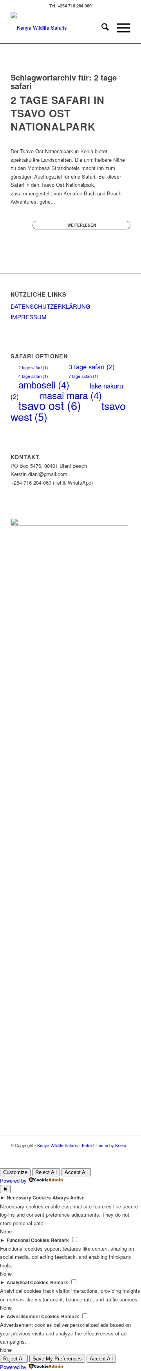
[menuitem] (101, 27)
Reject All (46, 1172)
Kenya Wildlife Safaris (57, 1145)
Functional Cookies (28, 1240)
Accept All (76, 1172)
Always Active (68, 1197)
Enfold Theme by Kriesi (104, 1145)
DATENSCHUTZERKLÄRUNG (50, 306)
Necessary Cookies (29, 1197)
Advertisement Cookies (33, 1316)
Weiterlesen (81, 225)
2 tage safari (33, 367)
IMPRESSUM (29, 317)
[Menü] (119, 27)
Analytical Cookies (28, 1282)
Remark (60, 1240)
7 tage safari (83, 376)
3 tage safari (92, 366)
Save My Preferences (57, 1359)
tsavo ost (49, 405)
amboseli (43, 384)
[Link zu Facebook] (124, 1154)
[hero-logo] (59, 27)
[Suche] (101, 27)
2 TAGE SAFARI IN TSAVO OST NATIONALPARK (58, 113)
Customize (15, 1172)
